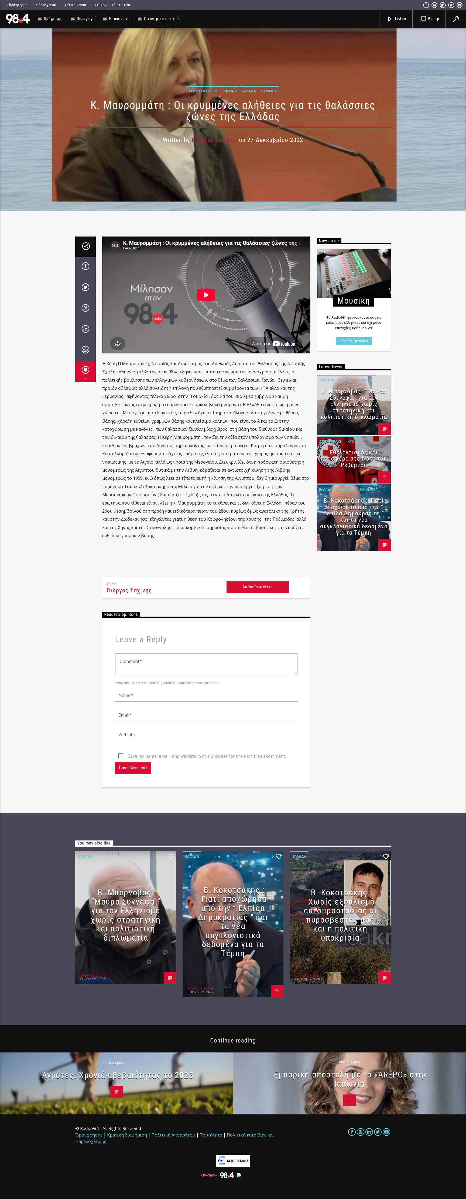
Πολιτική (365, 380)
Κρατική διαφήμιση (127, 1135)
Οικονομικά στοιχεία (113, 5)
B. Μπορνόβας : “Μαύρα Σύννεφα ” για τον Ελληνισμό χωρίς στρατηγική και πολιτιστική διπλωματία (353, 404)
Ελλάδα (249, 91)
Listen (400, 18)
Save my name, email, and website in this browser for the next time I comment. (207, 756)
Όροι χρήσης (88, 1135)
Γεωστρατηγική (203, 91)
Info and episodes (354, 341)
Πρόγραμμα (18, 5)
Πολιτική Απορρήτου (173, 1135)
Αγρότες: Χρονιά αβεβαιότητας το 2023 (118, 1075)
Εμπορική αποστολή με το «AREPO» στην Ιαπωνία (351, 1079)
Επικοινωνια (76, 5)
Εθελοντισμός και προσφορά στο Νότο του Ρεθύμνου (354, 459)
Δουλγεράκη (330, 441)
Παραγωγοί (47, 5)
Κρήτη (353, 441)
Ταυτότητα (211, 1135)
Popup (433, 18)
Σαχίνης (269, 91)
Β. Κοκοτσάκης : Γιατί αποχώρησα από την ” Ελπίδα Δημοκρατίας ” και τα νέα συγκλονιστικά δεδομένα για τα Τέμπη (354, 516)
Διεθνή (230, 91)
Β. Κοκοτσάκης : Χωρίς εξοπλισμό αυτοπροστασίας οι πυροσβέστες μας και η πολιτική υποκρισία (340, 915)
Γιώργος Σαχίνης (214, 140)
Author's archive (257, 586)
